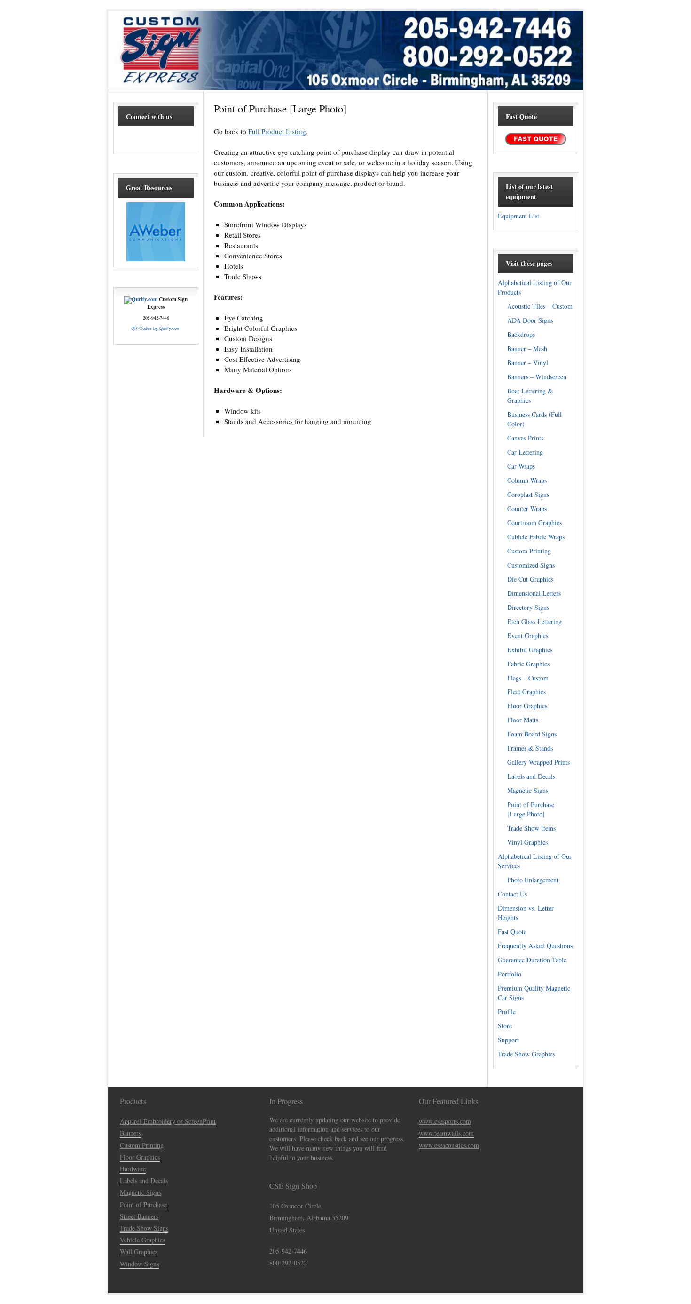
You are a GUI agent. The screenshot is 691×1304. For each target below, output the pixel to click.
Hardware (133, 1168)
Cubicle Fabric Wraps (536, 536)
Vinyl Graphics (527, 842)
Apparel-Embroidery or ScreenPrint (168, 1121)
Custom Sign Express (345, 50)
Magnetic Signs (527, 790)
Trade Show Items (531, 828)
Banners (130, 1132)
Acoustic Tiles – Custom (540, 306)
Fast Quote (512, 931)
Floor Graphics (527, 705)
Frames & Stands (530, 748)
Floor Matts (522, 719)
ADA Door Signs (530, 320)
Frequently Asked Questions (535, 945)
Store (505, 1025)
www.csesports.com (445, 1121)
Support (508, 1039)
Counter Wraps (527, 508)
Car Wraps (521, 466)
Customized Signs (531, 564)
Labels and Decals (531, 776)
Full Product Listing (277, 131)
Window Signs (139, 1263)
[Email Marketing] (155, 258)
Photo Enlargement (532, 879)
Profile (507, 1011)
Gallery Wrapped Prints (538, 762)
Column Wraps (527, 480)
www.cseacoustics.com (449, 1145)
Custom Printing (529, 550)
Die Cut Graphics (530, 579)
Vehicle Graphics (142, 1239)
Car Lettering (525, 452)
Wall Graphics (138, 1251)
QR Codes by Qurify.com (156, 328)
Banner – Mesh (527, 348)
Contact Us (512, 893)
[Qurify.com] (140, 299)
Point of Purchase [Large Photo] (530, 809)
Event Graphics (527, 635)
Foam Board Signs (532, 733)
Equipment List (518, 215)
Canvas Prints (525, 437)
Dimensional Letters (534, 593)
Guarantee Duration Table (532, 959)
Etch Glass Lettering (534, 621)
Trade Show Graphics (526, 1053)
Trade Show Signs (144, 1228)
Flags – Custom (528, 677)
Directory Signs (528, 607)
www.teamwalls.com (446, 1132)
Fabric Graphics (528, 663)
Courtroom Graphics (534, 522)
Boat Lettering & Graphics (530, 395)
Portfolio (509, 973)
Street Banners (139, 1216)
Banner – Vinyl (527, 362)
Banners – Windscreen (536, 376)
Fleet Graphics (526, 691)
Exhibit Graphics (529, 649)
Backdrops (521, 334)
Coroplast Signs (528, 494)
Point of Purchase (143, 1204)
